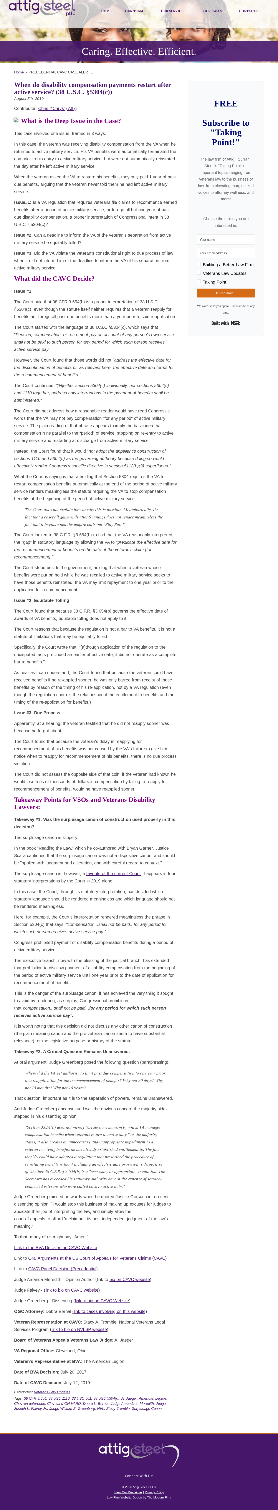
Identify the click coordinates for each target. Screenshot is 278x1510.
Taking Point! (215, 282)
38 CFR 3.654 (35, 1398)
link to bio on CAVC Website (102, 1300)
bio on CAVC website (129, 1279)
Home (106, 11)
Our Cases (212, 11)
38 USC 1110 (59, 1398)
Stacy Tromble (118, 1409)
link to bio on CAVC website (71, 1290)
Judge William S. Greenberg (72, 1409)
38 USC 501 (81, 1398)
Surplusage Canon (147, 1409)
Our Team (134, 11)
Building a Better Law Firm (228, 264)
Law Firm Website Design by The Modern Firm (139, 1497)
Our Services (173, 11)
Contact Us (249, 11)
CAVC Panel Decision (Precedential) (63, 1268)
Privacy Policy (154, 1492)
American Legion (152, 1398)
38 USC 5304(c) (106, 1398)
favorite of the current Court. (113, 873)
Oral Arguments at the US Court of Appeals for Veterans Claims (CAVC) (97, 1258)
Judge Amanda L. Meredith (132, 1404)
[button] (226, 273)
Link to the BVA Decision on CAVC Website (55, 1247)
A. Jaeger (129, 1398)
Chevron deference (29, 1404)
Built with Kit (226, 323)
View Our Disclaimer (128, 1492)
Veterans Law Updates (52, 1392)
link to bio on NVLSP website (79, 1329)
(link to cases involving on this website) (109, 1311)
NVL (100, 1409)
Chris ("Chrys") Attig (57, 108)
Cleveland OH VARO (64, 1404)
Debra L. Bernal (95, 1404)
